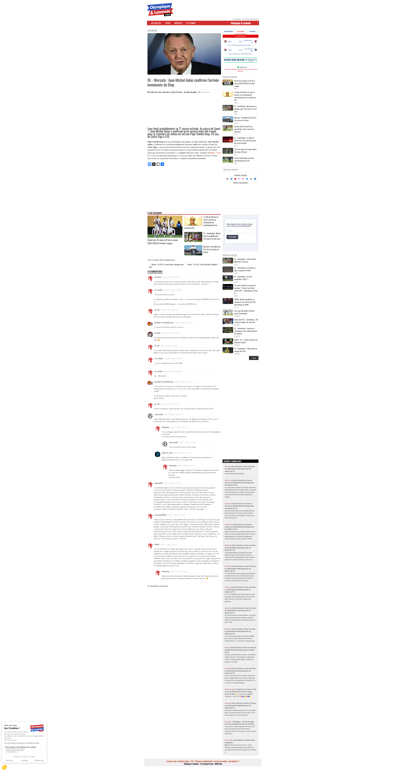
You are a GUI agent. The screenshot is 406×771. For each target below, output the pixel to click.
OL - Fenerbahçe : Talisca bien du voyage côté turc (245, 349)
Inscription (245, 19)
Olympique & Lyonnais (241, 23)
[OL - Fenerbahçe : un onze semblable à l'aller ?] (228, 278)
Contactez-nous (172, 761)
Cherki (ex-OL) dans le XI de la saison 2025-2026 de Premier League (162, 241)
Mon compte (254, 19)
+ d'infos (253, 358)
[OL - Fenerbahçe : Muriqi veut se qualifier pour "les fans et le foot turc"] (193, 241)
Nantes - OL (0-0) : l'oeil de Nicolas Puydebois (202, 264)
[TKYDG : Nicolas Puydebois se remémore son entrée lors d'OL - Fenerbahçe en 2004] (228, 301)
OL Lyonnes (191, 23)
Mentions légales (183, 761)
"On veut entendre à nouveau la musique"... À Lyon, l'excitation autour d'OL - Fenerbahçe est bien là (246, 289)
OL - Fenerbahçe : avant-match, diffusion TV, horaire (245, 260)
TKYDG (167, 23)
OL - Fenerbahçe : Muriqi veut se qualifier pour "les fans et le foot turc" (212, 236)
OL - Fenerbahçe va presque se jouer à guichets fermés (245, 269)
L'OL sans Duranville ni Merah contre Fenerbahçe (244, 312)
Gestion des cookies (220, 761)
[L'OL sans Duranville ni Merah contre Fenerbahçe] (228, 312)
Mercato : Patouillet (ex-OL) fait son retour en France (212, 249)
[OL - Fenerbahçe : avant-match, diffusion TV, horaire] (228, 261)
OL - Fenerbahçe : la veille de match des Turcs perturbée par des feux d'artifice (245, 140)
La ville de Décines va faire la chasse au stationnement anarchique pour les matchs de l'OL (245, 96)
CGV (192, 761)
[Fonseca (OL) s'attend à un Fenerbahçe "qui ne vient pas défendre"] (228, 128)
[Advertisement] (184, 111)
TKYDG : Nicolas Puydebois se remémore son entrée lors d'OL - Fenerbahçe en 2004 (245, 302)
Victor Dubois (192, 92)
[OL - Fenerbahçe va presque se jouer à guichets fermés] (228, 269)
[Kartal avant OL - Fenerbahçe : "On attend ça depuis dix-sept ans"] (228, 321)
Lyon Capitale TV (233, 761)
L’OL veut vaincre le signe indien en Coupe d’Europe (245, 150)
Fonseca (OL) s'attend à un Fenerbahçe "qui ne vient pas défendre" (244, 129)
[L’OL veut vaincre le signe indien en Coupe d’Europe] (228, 151)
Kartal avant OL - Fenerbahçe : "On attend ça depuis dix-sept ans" (246, 321)
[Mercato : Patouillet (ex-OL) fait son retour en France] (193, 254)
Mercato (178, 23)
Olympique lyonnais (170, 260)
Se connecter (237, 19)
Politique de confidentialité (204, 761)
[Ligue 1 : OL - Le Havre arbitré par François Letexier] (228, 341)
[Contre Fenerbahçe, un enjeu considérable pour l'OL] (228, 160)
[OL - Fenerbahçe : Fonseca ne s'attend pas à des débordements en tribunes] (228, 330)
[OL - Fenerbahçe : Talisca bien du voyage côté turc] (228, 350)
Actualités (156, 23)
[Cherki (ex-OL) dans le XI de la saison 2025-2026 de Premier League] (164, 237)
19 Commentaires (205, 92)
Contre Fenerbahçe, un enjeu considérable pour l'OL (244, 159)
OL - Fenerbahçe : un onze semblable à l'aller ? (243, 278)
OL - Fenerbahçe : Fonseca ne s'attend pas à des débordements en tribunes (245, 331)
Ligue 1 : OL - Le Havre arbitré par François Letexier (246, 341)
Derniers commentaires (240, 182)
